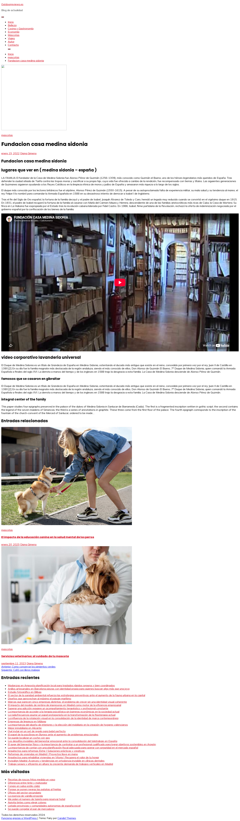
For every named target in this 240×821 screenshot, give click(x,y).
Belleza (12, 25)
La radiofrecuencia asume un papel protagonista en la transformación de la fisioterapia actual (61, 714)
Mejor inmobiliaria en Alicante (25, 728)
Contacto (13, 44)
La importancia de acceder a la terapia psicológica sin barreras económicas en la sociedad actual (63, 711)
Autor (11, 41)
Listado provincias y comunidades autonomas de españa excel (44, 805)
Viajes (11, 38)
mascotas (7, 135)
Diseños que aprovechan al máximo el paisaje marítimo (39, 698)
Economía (13, 31)
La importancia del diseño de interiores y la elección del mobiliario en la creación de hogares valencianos (68, 724)
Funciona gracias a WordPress (19, 818)
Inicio (11, 22)
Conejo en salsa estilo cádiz (24, 786)
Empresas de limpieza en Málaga (27, 721)
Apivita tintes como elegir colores (27, 802)
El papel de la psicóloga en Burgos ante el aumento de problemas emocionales (53, 734)
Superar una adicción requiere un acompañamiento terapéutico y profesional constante (58, 708)
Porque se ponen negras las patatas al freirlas (34, 789)
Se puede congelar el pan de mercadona (31, 809)
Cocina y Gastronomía (20, 28)
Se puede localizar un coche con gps (29, 737)
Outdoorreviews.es (12, 4)
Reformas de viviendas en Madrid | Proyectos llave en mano (43, 754)
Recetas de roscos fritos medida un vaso (31, 779)
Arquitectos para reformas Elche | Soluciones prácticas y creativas (46, 750)
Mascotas (13, 35)
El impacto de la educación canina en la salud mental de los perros (47, 537)
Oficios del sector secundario (24, 792)
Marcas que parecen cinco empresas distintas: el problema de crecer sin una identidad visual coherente (67, 701)
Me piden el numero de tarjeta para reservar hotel (36, 799)
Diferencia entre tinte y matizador (27, 782)
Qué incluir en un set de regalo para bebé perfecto (37, 731)
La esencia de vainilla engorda (25, 795)
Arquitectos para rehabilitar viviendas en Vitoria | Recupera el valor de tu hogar (53, 757)
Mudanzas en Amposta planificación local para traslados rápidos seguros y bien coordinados (61, 685)
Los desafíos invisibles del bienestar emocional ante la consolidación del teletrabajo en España (62, 741)
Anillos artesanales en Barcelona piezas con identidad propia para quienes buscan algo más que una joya (68, 688)
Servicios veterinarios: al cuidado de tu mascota (35, 656)
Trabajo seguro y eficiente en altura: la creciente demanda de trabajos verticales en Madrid (60, 764)
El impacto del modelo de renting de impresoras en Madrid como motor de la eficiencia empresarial (64, 705)
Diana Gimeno (28, 153)
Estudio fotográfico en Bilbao (24, 692)
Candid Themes (66, 818)
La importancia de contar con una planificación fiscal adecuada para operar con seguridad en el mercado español (73, 747)
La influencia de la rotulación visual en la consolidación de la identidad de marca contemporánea (63, 718)
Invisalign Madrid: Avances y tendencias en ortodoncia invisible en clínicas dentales (56, 760)
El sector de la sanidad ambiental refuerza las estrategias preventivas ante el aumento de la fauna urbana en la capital (76, 695)
